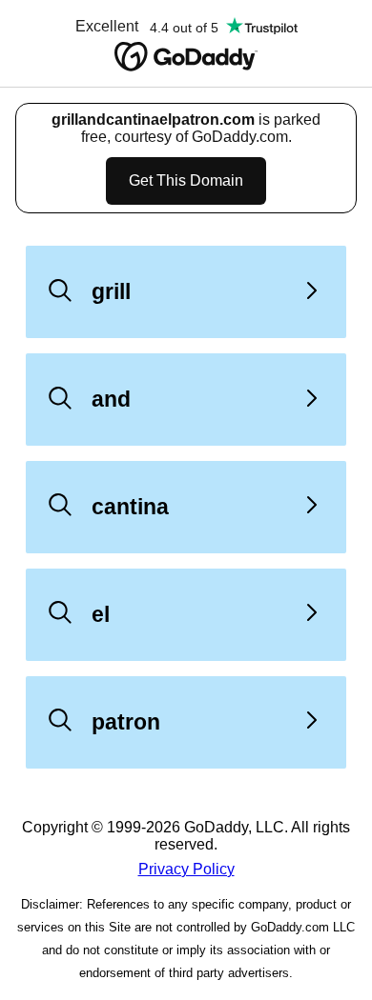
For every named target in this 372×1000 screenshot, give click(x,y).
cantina (130, 506)
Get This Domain (186, 180)
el (101, 614)
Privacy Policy (186, 869)
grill (111, 291)
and (111, 399)
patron (126, 722)
